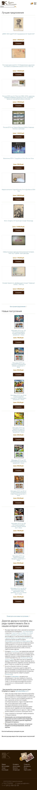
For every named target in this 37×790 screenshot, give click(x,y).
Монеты (15, 768)
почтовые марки (28, 631)
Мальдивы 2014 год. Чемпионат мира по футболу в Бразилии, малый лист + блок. (18, 430)
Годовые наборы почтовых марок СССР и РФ (18, 638)
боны (28, 635)
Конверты (16, 764)
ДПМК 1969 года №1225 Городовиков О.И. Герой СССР (18, 34)
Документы (27, 766)
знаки (25, 635)
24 (17, 301)
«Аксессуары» (15, 651)
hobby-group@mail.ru (23, 783)
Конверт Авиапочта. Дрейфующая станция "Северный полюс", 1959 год (19, 283)
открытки (14, 633)
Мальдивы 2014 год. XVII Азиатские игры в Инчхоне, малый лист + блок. (18, 461)
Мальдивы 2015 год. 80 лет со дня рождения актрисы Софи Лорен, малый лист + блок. (18, 493)
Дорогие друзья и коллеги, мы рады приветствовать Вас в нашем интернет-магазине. (17, 623)
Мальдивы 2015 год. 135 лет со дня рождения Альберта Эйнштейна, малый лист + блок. (18, 333)
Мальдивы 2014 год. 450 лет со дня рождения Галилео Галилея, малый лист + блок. (18, 526)
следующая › (14, 303)
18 (9, 299)
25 (23, 301)
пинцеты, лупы (9, 659)
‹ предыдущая (22, 298)
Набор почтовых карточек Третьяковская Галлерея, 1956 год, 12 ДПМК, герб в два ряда (18, 252)
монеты (20, 635)
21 (26, 299)
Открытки (27, 764)
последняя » (26, 303)
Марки (4, 764)
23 (12, 301)
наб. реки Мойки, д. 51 (22, 691)
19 (14, 299)
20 (20, 299)
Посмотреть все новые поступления (17, 616)
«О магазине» (15, 676)
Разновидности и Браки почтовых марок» (18, 641)
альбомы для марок (27, 657)
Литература (8, 674)
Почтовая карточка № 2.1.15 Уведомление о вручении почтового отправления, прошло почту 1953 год (18, 65)
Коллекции (5, 770)
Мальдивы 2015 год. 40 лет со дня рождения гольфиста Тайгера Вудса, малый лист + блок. (18, 397)
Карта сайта (27, 770)
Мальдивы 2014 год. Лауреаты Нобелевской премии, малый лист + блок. (18, 365)
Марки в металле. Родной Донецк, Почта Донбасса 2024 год (18, 190)
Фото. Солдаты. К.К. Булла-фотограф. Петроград (18, 221)
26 (28, 301)
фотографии (22, 633)
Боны (25, 768)
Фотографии (5, 766)
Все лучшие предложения (17, 306)
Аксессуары (16, 766)
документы (14, 635)
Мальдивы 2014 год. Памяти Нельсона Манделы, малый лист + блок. (19, 558)
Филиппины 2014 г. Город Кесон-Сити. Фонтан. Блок (18, 158)
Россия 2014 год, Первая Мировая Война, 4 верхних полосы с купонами (18, 128)
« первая (11, 298)
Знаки (3, 768)
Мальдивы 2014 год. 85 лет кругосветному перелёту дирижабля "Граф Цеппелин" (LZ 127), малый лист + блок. (18, 591)
